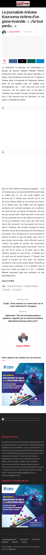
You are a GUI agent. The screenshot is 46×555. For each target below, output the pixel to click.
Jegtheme (11, 549)
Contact (24, 542)
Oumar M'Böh (14, 32)
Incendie (6, 290)
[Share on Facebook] (13, 61)
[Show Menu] (3, 3)
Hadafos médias (31, 286)
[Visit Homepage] (23, 3)
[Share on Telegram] (40, 61)
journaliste (17, 290)
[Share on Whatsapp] (31, 61)
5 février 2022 (28, 32)
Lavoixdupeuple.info (9, 539)
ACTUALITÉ (24, 539)
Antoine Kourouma (14, 286)
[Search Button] (43, 3)
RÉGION (15, 542)
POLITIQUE (36, 539)
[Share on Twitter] (22, 61)
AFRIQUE (5, 542)
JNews (9, 547)
